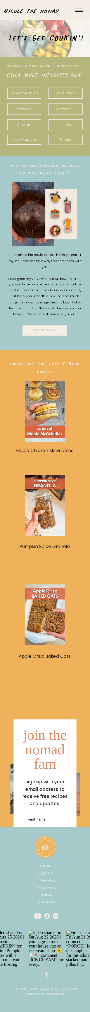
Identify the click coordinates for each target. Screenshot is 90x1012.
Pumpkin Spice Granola (45, 546)
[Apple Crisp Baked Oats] (45, 614)
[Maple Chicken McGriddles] (45, 411)
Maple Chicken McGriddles (45, 450)
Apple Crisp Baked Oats (45, 656)
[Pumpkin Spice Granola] (45, 505)
